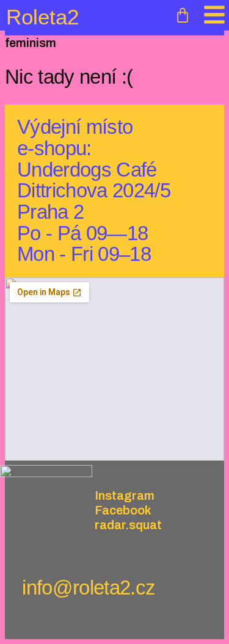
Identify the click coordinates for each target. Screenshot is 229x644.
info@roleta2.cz (88, 587)
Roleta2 (42, 17)
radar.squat (128, 525)
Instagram (124, 495)
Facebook (123, 510)
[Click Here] (214, 16)
